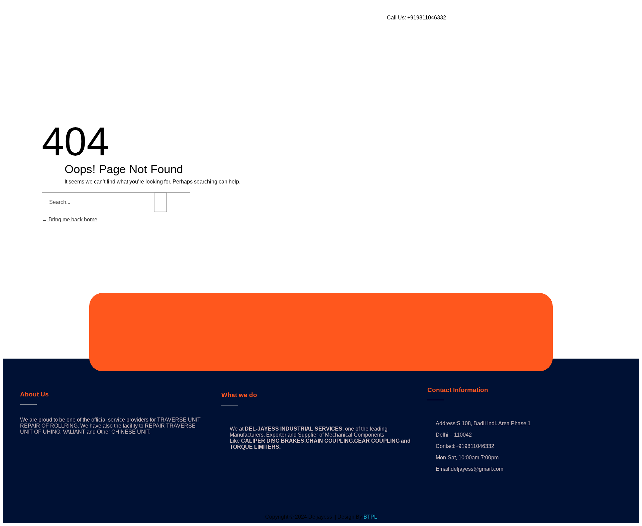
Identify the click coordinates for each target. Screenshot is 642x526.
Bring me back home (72, 219)
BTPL (370, 517)
